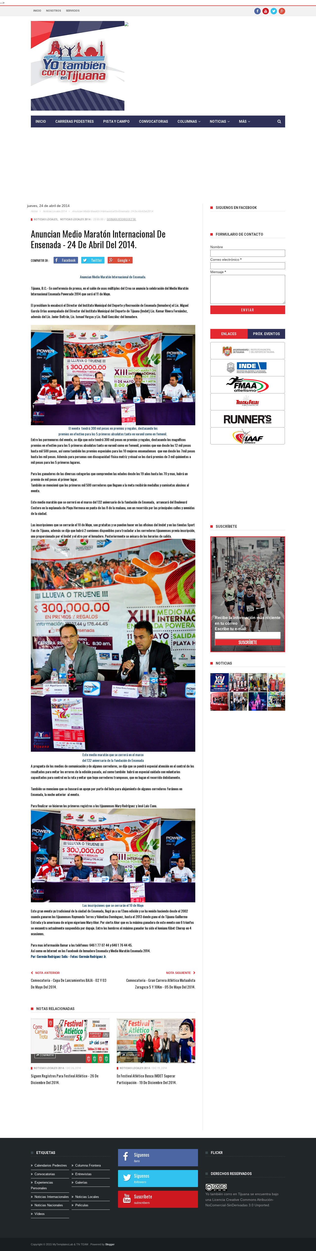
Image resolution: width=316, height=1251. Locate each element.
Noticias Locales (46, 219)
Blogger (110, 1244)
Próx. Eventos (266, 334)
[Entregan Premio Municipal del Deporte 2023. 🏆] (258, 701)
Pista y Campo (116, 121)
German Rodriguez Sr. (121, 219)
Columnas (187, 121)
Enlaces (229, 334)
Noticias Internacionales (52, 1197)
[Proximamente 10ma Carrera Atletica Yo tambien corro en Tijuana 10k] (219, 682)
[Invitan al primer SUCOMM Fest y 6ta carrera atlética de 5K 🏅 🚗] (277, 682)
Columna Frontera (88, 1165)
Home (34, 211)
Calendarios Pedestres (51, 1165)
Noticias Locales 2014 (55, 211)
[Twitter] (274, 11)
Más (243, 121)
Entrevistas (83, 1174)
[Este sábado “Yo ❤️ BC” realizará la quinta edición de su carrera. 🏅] (277, 701)
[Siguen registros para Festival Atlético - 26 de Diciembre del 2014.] (70, 1041)
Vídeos (40, 1214)
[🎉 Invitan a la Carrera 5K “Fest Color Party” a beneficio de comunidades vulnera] (258, 682)
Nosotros (53, 10)
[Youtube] (265, 11)
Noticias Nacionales (49, 1205)
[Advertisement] (158, 169)
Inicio (37, 10)
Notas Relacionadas (55, 1009)
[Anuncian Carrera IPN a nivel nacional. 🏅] (238, 682)
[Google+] (282, 11)
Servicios (72, 10)
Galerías (81, 1182)
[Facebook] (257, 11)
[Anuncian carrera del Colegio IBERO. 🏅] (219, 701)
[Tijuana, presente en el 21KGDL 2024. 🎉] (238, 701)
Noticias (218, 121)
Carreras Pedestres (74, 121)
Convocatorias (153, 121)
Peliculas (81, 1205)
